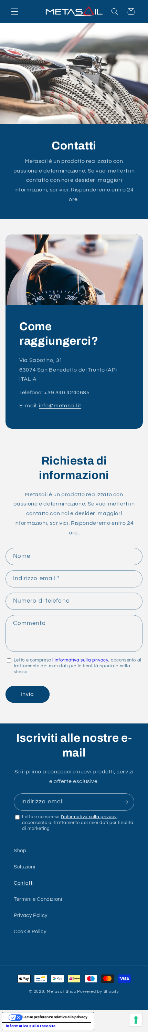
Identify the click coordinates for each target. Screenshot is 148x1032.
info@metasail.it (60, 405)
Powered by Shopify (98, 991)
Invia (27, 694)
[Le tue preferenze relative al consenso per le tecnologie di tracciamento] (135, 1019)
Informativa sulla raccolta (31, 1026)
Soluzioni (24, 866)
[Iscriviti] (126, 801)
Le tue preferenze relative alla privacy (54, 1017)
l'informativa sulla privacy (80, 660)
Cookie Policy (30, 931)
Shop (20, 850)
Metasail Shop (61, 991)
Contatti (24, 883)
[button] (14, 11)
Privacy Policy (30, 915)
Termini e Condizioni (38, 899)
